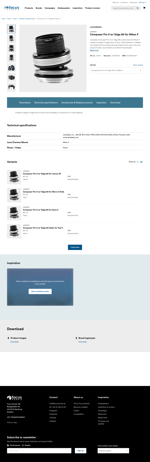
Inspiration (78, 8)
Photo (9, 19)
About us (116, 2)
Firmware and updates (103, 422)
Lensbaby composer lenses (27, 19)
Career (76, 411)
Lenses (15, 19)
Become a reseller (81, 407)
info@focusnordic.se (57, 403)
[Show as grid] (137, 162)
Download (15, 342)
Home (3, 19)
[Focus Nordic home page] (11, 8)
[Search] (137, 8)
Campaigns (50, 8)
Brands (39, 8)
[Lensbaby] (96, 27)
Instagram (53, 411)
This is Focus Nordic (82, 403)
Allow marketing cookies (40, 291)
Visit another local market (108, 446)
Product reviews (92, 8)
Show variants (138, 65)
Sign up (81, 451)
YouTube (52, 418)
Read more (94, 50)
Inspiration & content (106, 407)
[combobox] (125, 8)
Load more (75, 247)
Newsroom (133, 2)
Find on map (12, 422)
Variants (93, 65)
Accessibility (79, 414)
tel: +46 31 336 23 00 (57, 407)
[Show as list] (141, 162)
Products (29, 8)
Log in (143, 2)
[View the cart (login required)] (144, 8)
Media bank (102, 418)
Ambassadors (64, 8)
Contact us (124, 2)
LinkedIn (52, 421)
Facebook (53, 414)
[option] (11, 29)
